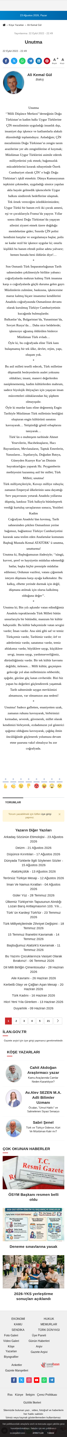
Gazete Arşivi (39, 1351)
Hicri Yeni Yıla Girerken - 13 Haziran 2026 (33, 1002)
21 (48, 1021)
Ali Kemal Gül (34, 25)
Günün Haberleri (39, 1340)
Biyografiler (11, 1356)
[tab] (13, 802)
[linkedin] (39, 61)
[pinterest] (47, 61)
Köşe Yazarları (16, 25)
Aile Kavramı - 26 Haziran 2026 (33, 978)
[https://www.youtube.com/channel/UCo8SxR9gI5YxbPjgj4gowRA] (36, 1380)
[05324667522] (44, 1380)
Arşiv (39, 1346)
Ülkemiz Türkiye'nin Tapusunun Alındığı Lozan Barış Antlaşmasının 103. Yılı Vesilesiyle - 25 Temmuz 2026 (33, 906)
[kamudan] (51, 1380)
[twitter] (14, 61)
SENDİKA (18, 1329)
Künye (19, 1394)
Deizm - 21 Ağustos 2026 (33, 848)
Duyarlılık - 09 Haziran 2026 (33, 1008)
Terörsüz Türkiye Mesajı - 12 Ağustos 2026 (33, 878)
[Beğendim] (6, 780)
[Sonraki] (58, 1021)
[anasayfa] (4, 25)
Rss (10, 1394)
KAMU (18, 1324)
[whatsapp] (22, 61)
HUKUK (49, 1318)
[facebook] (6, 61)
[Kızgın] (36, 780)
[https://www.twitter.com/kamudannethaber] (21, 1380)
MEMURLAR (49, 1324)
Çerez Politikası (47, 1394)
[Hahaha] (44, 780)
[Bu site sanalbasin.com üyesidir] (50, 1364)
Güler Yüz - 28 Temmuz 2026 (33, 895)
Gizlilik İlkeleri (32, 1402)
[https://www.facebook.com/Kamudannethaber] (13, 1380)
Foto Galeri (11, 1335)
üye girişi (46, 814)
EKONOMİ (18, 1318)
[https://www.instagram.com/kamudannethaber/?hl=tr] (29, 1380)
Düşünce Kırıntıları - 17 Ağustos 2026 (33, 854)
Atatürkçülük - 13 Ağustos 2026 (33, 871)
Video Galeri (11, 1340)
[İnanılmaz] (52, 780)
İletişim (30, 1394)
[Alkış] (13, 780)
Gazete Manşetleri (16, 1370)
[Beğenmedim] (29, 780)
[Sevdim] (21, 780)
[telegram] (30, 61)
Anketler (16, 1364)
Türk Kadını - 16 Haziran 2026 (33, 995)
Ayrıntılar (38, 1433)
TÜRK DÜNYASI (49, 1329)
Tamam (50, 1433)
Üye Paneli (39, 1335)
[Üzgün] (60, 780)
